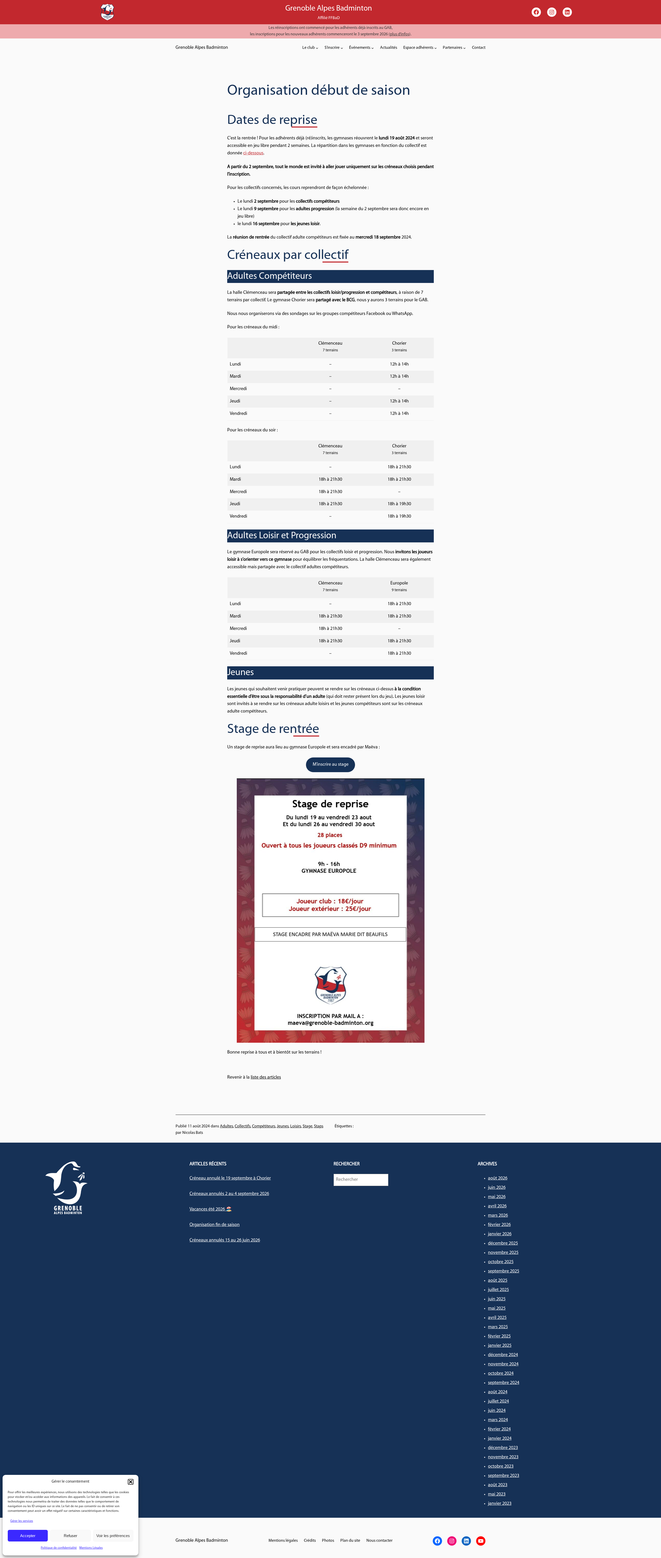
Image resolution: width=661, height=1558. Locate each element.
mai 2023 (497, 1494)
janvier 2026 (500, 1234)
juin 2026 (497, 1187)
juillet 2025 (498, 1290)
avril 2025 (497, 1318)
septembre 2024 (503, 1383)
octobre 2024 (501, 1373)
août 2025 (497, 1280)
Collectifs (242, 1126)
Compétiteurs (263, 1126)
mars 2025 (498, 1327)
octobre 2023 (501, 1466)
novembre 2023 (503, 1457)
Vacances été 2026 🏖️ (211, 1209)
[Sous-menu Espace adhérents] (435, 48)
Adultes (226, 1126)
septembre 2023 (503, 1476)
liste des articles (266, 1077)
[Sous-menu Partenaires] (464, 48)
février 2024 (499, 1429)
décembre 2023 (503, 1448)
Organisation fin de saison (215, 1225)
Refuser (70, 1535)
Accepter (27, 1535)
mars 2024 (498, 1420)
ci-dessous (253, 153)
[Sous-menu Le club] (317, 48)
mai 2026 (497, 1197)
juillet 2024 (498, 1401)
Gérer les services (21, 1521)
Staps (318, 1126)
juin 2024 (497, 1411)
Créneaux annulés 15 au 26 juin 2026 (225, 1240)
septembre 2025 (503, 1271)
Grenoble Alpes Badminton (202, 47)
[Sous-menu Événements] (372, 48)
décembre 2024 (503, 1355)
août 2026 (497, 1178)
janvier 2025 (500, 1345)
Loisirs (295, 1126)
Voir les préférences (113, 1535)
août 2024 (497, 1392)
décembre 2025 (503, 1243)
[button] (130, 1481)
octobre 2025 (501, 1262)
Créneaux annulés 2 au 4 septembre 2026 (229, 1194)
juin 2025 (497, 1299)
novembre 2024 (503, 1364)
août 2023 (497, 1485)
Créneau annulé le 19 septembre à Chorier (230, 1178)
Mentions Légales (91, 1547)
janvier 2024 (500, 1438)
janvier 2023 (500, 1503)
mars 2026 (498, 1215)
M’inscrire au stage (331, 764)
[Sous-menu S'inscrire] (342, 48)
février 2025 (499, 1336)
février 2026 (499, 1225)
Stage (307, 1126)
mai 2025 (497, 1308)
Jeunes (283, 1126)
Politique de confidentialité (59, 1547)
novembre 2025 (503, 1253)
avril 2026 (497, 1206)
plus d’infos (399, 34)
